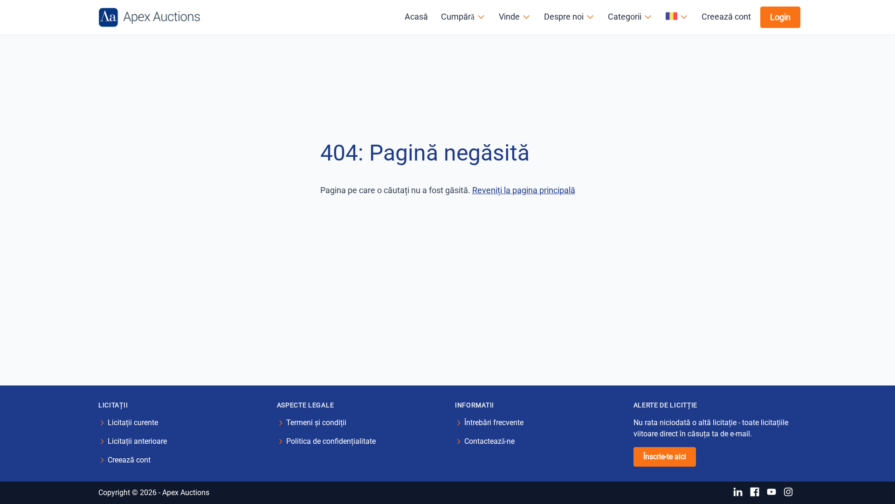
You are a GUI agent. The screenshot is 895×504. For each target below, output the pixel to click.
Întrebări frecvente (493, 422)
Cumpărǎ (458, 16)
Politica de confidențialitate (331, 441)
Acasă (416, 16)
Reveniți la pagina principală (523, 190)
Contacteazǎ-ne (489, 441)
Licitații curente (133, 422)
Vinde (509, 16)
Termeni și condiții (316, 422)
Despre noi (564, 16)
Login (780, 17)
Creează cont (726, 16)
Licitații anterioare (137, 441)
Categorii (624, 16)
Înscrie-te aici (664, 456)
